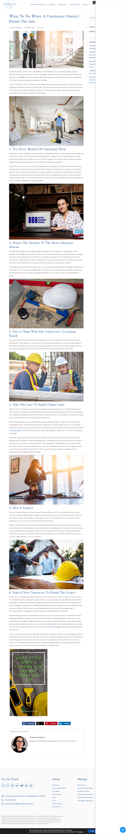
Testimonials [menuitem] (57, 794)
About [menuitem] (86, 4)
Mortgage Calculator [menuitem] (85, 800)
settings (80, 832)
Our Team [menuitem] (55, 791)
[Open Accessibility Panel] (123, 830)
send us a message (53, 627)
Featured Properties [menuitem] (85, 794)
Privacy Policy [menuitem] (57, 803)
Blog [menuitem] (94, 4)
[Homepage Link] (9, 4)
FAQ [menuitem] (53, 800)
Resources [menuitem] (75, 4)
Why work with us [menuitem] (38, 4)
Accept (92, 831)
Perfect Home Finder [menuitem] (85, 788)
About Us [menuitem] (55, 785)
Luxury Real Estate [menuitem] (59, 788)
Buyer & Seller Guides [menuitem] (85, 797)
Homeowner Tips (29, 27)
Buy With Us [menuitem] (82, 785)
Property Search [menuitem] (84, 791)
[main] (63, 384)
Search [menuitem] (52, 4)
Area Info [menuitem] (63, 4)
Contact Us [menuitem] (56, 806)
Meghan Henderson (16, 27)
